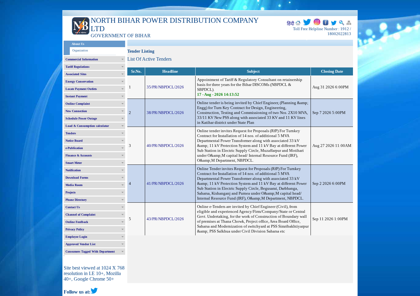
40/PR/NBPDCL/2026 (165, 145)
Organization (80, 50)
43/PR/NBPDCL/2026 (165, 219)
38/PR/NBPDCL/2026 (165, 112)
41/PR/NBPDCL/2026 (165, 183)
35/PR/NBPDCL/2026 (165, 87)
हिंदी (290, 23)
